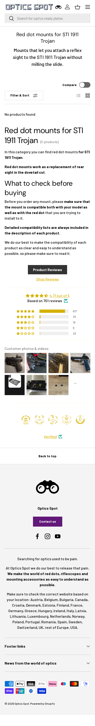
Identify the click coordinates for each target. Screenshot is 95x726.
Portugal (32, 622)
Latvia (80, 610)
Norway (78, 616)
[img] (47, 295)
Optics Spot (22, 703)
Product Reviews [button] (47, 269)
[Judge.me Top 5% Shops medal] (80, 419)
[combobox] (47, 18)
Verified (50, 436)
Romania (48, 622)
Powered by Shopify (42, 703)
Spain (62, 622)
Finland (63, 605)
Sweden (75, 622)
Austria (36, 599)
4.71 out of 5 (59, 295)
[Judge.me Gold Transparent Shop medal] (53, 419)
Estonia (48, 605)
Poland (18, 622)
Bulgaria (66, 599)
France (76, 605)
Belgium (51, 599)
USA (73, 627)
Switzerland (27, 627)
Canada (81, 599)
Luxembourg (37, 616)
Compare (69, 85)
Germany (15, 610)
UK (41, 627)
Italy (70, 610)
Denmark (33, 605)
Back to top (47, 456)
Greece (31, 610)
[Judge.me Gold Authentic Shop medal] (39, 419)
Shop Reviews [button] (47, 279)
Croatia (18, 605)
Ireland (59, 610)
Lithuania (18, 616)
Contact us (47, 521)
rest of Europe (57, 627)
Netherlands (60, 616)
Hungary (45, 610)
